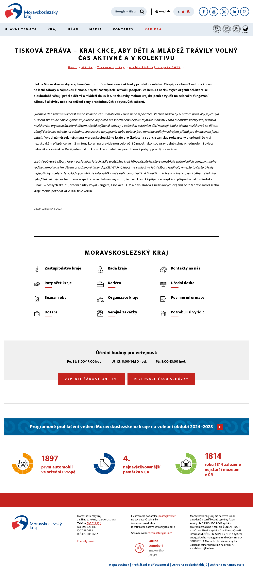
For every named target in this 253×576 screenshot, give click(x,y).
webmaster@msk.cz (160, 533)
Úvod (72, 67)
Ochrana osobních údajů (189, 564)
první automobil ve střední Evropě (58, 465)
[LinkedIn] (234, 11)
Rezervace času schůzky (161, 379)
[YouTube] (213, 11)
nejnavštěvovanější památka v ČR (141, 465)
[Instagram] (244, 11)
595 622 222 (94, 523)
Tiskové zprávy (111, 67)
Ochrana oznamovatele (227, 564)
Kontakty (123, 29)
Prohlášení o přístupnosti (150, 564)
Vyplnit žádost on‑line (92, 379)
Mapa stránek (119, 564)
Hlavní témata (21, 29)
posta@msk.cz (167, 516)
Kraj (52, 29)
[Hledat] (142, 11)
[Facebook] (203, 11)
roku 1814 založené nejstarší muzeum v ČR (223, 464)
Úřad (73, 29)
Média (95, 29)
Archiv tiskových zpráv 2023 (154, 67)
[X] (224, 11)
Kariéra (153, 29)
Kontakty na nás (86, 541)
